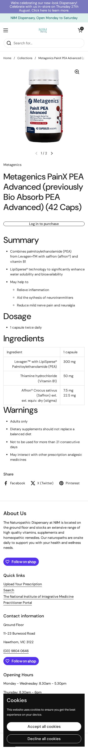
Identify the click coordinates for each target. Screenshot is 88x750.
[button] (80, 30)
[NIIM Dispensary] (43, 30)
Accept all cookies (44, 726)
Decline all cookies (44, 738)
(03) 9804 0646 (16, 651)
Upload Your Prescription (22, 584)
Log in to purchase (44, 224)
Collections (24, 58)
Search (8, 590)
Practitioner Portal (17, 602)
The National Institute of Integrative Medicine (38, 596)
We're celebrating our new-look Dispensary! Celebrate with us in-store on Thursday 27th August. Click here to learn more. (44, 6)
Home (7, 58)
